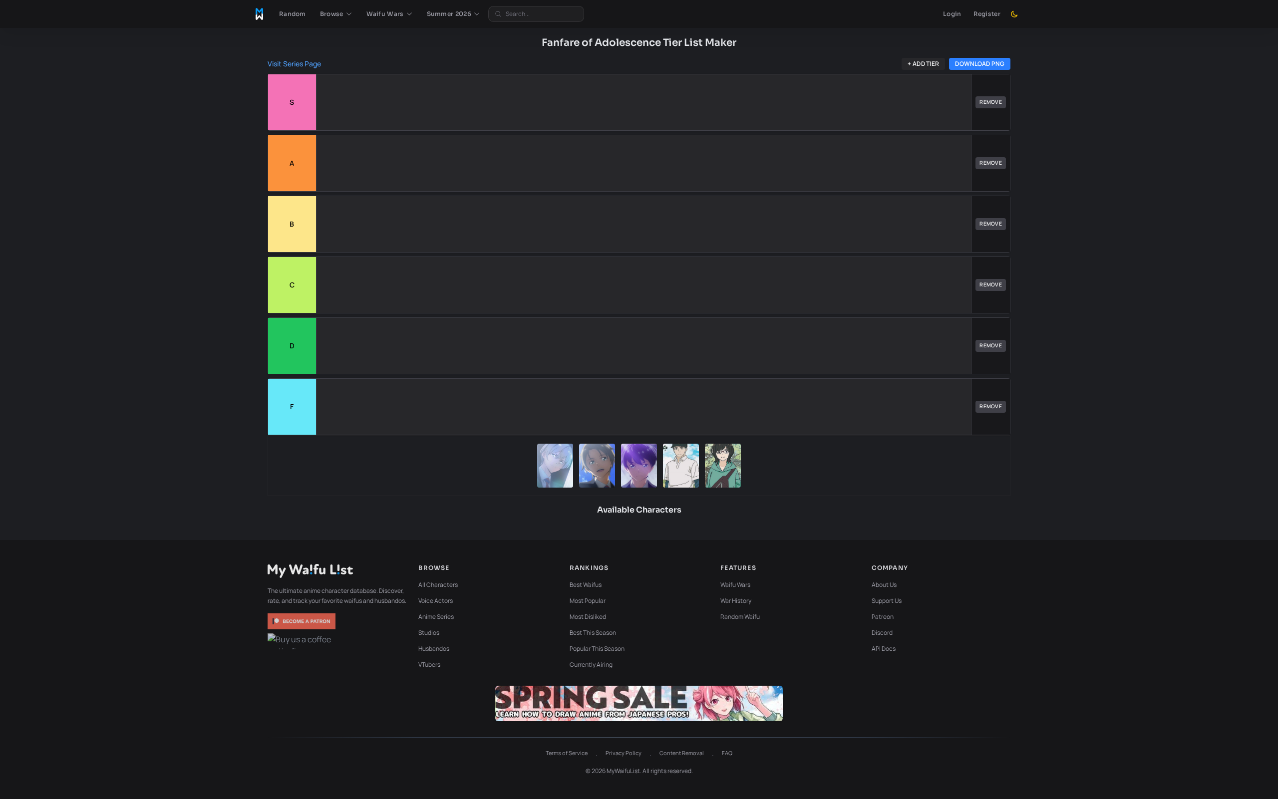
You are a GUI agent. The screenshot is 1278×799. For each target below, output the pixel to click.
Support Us (887, 600)
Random (292, 13)
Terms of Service (567, 753)
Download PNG (979, 63)
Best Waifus (586, 584)
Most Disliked (588, 616)
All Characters (438, 584)
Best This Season (593, 632)
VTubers (429, 664)
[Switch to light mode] (1014, 14)
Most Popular (588, 600)
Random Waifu (740, 616)
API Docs (884, 648)
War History (735, 600)
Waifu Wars (735, 584)
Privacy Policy (623, 753)
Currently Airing (591, 664)
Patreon (883, 616)
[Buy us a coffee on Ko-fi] (302, 641)
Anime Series (436, 616)
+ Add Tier (923, 63)
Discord (882, 632)
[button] (336, 14)
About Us (884, 584)
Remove (990, 101)
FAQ (727, 753)
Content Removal (681, 753)
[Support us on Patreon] (302, 621)
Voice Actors (435, 600)
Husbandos (433, 648)
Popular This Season (597, 648)
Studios (428, 632)
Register (986, 13)
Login (952, 13)
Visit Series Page (294, 63)
